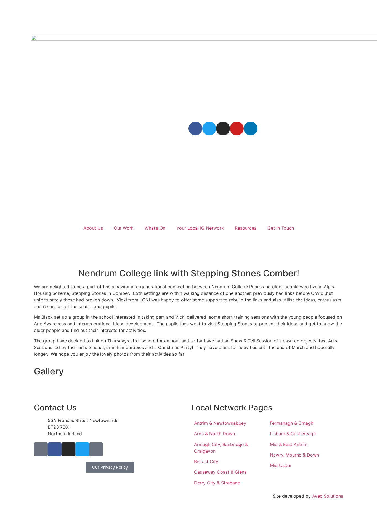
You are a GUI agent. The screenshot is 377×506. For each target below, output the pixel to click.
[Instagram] (223, 128)
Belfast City (206, 461)
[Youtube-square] (96, 449)
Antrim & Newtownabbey (220, 423)
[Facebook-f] (55, 449)
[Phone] (41, 449)
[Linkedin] (250, 128)
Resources (245, 228)
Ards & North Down (214, 433)
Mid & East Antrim (288, 444)
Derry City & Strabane (217, 483)
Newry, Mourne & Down (294, 455)
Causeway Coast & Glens (220, 472)
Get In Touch (280, 228)
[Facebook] (195, 128)
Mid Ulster (280, 465)
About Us (93, 228)
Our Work (124, 228)
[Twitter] (209, 128)
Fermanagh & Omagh (291, 423)
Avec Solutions (327, 496)
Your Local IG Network (200, 228)
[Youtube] (237, 128)
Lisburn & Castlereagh (293, 433)
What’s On (155, 228)
